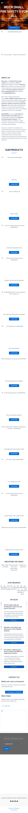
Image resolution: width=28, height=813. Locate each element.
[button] (2, 571)
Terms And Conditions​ (14, 808)
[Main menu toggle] (25, 2)
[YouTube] (17, 801)
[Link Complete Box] (14, 613)
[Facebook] (10, 801)
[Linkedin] (15, 801)
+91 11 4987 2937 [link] (5, 706)
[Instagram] (13, 801)
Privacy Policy (16, 744)
